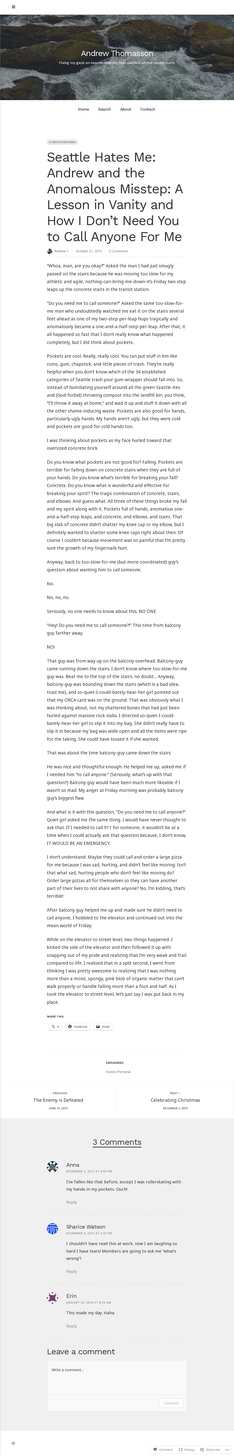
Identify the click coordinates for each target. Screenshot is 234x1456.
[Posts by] (50, 251)
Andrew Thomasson (117, 53)
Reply (71, 1202)
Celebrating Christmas (175, 1100)
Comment (171, 1403)
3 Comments (118, 251)
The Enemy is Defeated (58, 1100)
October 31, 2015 (89, 251)
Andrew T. (61, 251)
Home (83, 109)
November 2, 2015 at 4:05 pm (89, 1171)
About (125, 109)
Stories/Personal (62, 142)
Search (104, 109)
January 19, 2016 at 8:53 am (88, 1302)
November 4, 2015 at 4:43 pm (89, 1233)
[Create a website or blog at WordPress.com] (13, 1443)
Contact (147, 109)
